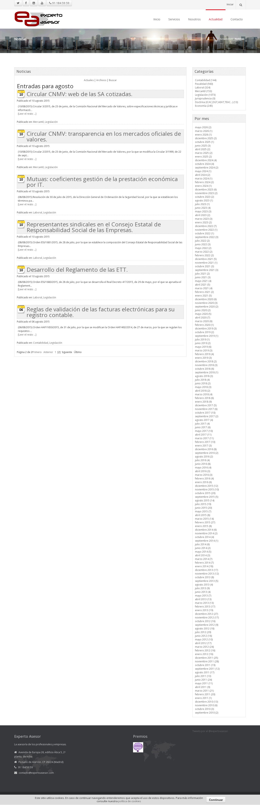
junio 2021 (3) (202, 277)
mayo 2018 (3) (203, 387)
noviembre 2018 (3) (206, 365)
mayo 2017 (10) (204, 431)
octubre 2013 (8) (204, 577)
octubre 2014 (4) (204, 537)
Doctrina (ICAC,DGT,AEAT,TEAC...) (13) (216, 102)
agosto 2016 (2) (204, 456)
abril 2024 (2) (202, 175)
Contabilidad (40, 342)
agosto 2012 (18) (204, 628)
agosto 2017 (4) (204, 420)
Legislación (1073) (205, 95)
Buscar (113, 80)
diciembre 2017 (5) (206, 405)
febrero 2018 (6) (204, 398)
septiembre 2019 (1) (206, 336)
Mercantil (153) (203, 91)
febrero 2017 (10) (205, 442)
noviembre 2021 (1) (206, 262)
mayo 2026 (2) (203, 127)
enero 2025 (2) (203, 156)
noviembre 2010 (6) (206, 705)
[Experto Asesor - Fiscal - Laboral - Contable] (38, 18)
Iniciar (230, 4)
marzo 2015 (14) (204, 518)
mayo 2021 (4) (203, 281)
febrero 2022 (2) (204, 255)
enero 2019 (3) (203, 358)
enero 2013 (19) (204, 610)
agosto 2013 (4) (204, 584)
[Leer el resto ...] (27, 113)
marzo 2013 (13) (204, 603)
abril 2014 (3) (202, 555)
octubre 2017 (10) (205, 412)
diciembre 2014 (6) (206, 529)
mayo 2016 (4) (203, 467)
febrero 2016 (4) (204, 478)
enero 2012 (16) (204, 654)
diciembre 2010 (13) (206, 701)
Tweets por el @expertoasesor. (210, 731)
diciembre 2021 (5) (206, 259)
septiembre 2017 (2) (206, 416)
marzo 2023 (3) (203, 219)
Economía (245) (204, 106)
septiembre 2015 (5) (206, 497)
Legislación (51, 122)
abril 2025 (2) (202, 149)
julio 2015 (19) (203, 504)
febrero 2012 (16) (205, 650)
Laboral (37, 212)
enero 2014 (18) (204, 566)
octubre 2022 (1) (204, 233)
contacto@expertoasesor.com (36, 773)
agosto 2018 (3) (204, 376)
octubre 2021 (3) (204, 266)
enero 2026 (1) (203, 134)
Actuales (89, 80)
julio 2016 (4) (202, 460)
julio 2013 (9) (202, 588)
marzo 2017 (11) (204, 438)
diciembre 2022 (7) (206, 226)
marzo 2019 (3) (203, 350)
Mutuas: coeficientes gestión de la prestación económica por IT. (102, 181)
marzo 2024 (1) (203, 178)
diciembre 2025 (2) (206, 138)
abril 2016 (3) (202, 471)
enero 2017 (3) (203, 445)
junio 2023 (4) (202, 208)
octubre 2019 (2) (204, 332)
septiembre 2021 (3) (206, 270)
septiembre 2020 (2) (206, 306)
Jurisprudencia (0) (205, 98)
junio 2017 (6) (202, 427)
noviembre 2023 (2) (206, 193)
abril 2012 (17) (203, 643)
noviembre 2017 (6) (206, 409)
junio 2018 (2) (202, 383)
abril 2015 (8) (202, 515)
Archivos (101, 80)
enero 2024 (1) (203, 186)
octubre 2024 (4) (204, 164)
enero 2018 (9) (203, 401)
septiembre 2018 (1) (206, 372)
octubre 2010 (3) (204, 709)
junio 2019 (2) (202, 343)
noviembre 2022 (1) (206, 229)
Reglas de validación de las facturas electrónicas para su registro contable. (101, 312)
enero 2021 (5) (203, 295)
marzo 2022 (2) (203, 251)
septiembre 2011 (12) (207, 668)
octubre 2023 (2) (204, 197)
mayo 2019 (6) (203, 347)
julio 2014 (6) (202, 544)
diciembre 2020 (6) (206, 299)
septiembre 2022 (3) (206, 237)
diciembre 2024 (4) (206, 160)
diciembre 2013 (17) (206, 570)
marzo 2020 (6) (203, 321)
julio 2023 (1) (202, 204)
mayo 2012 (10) (204, 639)
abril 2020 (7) (202, 317)
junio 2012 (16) (203, 636)
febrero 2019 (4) (204, 354)
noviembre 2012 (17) (207, 617)
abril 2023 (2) (202, 215)
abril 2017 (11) (203, 434)
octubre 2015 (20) (205, 493)
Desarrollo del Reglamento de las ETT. (77, 269)
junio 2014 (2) (202, 548)
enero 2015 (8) (203, 526)
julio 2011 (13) (203, 676)
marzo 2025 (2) (203, 153)
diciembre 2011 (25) (206, 657)
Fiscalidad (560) (204, 84)
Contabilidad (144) (205, 80)
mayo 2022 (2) (203, 248)
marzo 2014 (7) (203, 559)
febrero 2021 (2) (204, 292)
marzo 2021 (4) (203, 288)
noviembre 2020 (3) (206, 303)
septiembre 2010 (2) (206, 712)
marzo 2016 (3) (203, 475)
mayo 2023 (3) (203, 211)
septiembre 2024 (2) (206, 167)
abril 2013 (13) (203, 599)
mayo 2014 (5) (203, 551)
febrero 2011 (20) (205, 694)
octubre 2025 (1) (204, 142)
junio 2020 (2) (202, 310)
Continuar (216, 800)
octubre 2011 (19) (205, 665)
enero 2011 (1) (203, 698)
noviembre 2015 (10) (207, 489)
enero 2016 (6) (203, 482)
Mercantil (38, 122)
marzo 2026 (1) (203, 131)
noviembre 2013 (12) (207, 573)
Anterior (48, 352)
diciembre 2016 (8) (206, 449)
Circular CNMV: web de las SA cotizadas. (79, 94)
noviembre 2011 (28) (207, 661)
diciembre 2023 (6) (206, 189)
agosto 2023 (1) (204, 200)
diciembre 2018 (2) (206, 361)
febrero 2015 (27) (205, 522)
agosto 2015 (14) (204, 500)
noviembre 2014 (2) (206, 533)
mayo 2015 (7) (203, 511)
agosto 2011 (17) (204, 672)
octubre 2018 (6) (204, 368)
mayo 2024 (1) (203, 171)
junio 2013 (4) (202, 592)
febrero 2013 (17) (205, 606)
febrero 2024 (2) (204, 182)
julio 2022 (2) (202, 240)
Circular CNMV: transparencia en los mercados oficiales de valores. (104, 136)
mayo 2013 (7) (203, 595)
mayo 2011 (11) (204, 683)
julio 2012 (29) (203, 632)
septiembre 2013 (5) (206, 581)
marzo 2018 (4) (203, 394)
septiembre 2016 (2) (206, 453)
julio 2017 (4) (202, 423)
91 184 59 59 (60, 3)
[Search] (241, 4)
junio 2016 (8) (202, 464)
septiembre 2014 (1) (206, 540)
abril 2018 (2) (202, 390)
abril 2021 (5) (202, 284)
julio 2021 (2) (202, 273)
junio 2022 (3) (202, 244)
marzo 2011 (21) (204, 690)
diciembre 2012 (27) (206, 614)
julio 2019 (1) (202, 339)
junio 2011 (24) (203, 679)
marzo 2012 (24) (204, 647)
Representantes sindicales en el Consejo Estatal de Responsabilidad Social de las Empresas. (94, 227)
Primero (37, 352)
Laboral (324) (202, 87)
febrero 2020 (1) (204, 325)
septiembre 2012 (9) (206, 625)
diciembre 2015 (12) (206, 486)
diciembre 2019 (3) (206, 328)
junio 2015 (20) (203, 508)
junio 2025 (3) (202, 145)
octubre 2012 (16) (205, 621)
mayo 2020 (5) (203, 314)
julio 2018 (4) (202, 379)
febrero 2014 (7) (204, 562)
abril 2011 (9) (202, 687)
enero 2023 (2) (203, 222)
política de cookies (129, 801)
